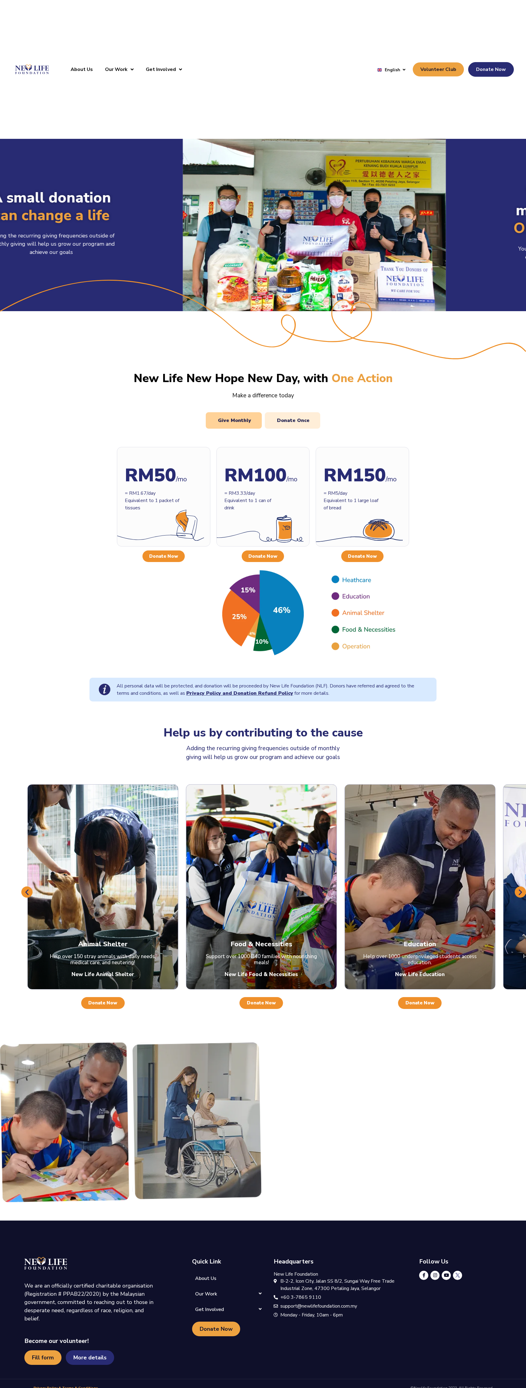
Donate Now (163, 556)
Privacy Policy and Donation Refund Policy (239, 693)
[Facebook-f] (423, 1275)
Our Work (116, 69)
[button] (27, 892)
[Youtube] (446, 1275)
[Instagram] (435, 1275)
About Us (82, 69)
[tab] (234, 420)
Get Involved (161, 69)
